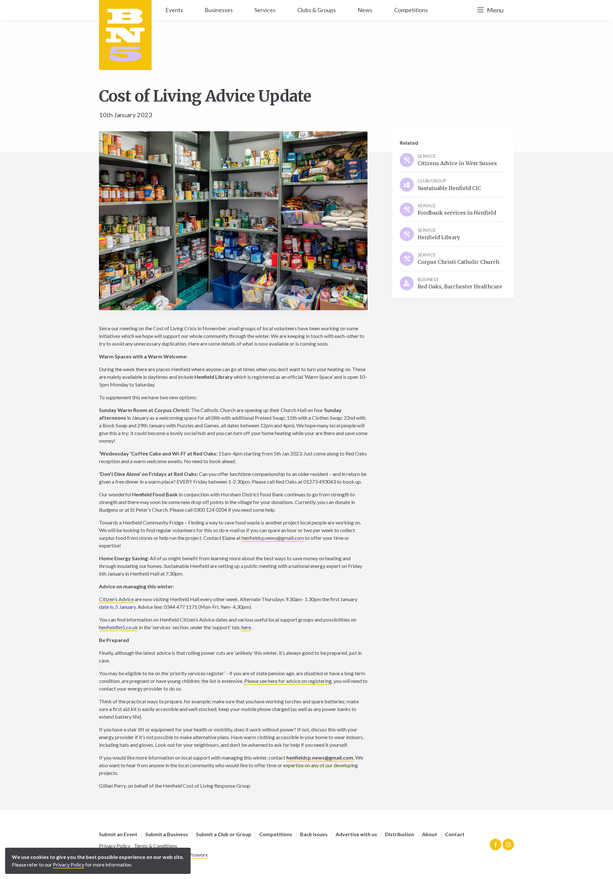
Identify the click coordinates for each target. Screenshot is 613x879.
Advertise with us (356, 834)
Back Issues (314, 834)
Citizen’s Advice (116, 599)
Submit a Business (166, 834)
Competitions (275, 834)
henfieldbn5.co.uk (118, 627)
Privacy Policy (114, 846)
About (429, 834)
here (246, 627)
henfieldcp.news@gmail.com (273, 538)
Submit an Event (118, 834)
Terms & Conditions (155, 846)
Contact (455, 834)
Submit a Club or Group (223, 834)
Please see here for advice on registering (287, 681)
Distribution (399, 834)
